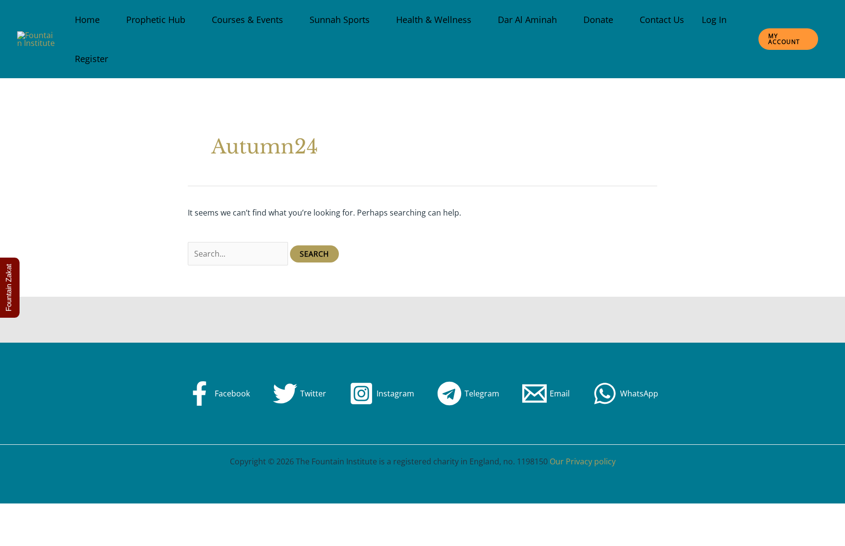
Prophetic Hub (155, 19)
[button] (788, 39)
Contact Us (662, 19)
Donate (598, 19)
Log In (714, 19)
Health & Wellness (433, 19)
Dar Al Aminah (527, 19)
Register (91, 59)
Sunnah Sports (340, 19)
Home (87, 19)
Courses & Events (247, 19)
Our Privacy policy (583, 461)
